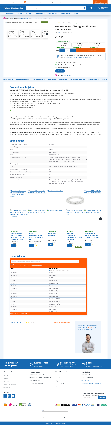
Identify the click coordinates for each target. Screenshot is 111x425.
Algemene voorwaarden (49, 418)
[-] (62, 50)
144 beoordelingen (67, 23)
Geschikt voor (18, 256)
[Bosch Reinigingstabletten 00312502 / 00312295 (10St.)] (38, 209)
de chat (90, 327)
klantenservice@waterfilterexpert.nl (91, 383)
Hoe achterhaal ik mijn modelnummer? (60, 270)
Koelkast (8, 18)
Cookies (66, 418)
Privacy (59, 418)
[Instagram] (9, 396)
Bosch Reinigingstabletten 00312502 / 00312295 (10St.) (36, 236)
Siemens (25, 18)
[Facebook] (5, 396)
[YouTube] (13, 396)
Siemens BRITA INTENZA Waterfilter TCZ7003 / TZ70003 (91, 235)
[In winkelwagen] (13, 245)
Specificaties (17, 140)
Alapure (60, 32)
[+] (73, 50)
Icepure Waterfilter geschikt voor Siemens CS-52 (40, 18)
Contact (60, 71)
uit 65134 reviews (66, 75)
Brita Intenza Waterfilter (52, 234)
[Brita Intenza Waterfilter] (56, 209)
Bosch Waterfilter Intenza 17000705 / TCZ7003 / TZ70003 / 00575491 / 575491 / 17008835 (18, 236)
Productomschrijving (22, 87)
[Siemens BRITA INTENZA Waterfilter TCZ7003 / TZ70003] (94, 209)
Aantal (57, 50)
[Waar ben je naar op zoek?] (84, 8)
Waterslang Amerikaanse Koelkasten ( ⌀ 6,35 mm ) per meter (74, 236)
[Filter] (77, 261)
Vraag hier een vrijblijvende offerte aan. (79, 57)
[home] (4, 18)
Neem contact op (37, 265)
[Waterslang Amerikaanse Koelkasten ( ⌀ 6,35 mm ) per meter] (75, 209)
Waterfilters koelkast (17, 18)
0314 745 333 (85, 380)
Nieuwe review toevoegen (62, 322)
